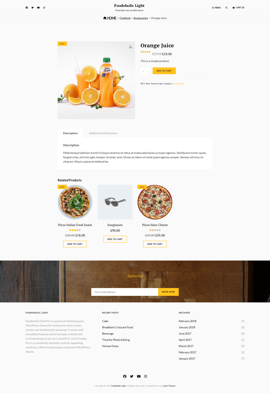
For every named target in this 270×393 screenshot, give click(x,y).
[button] (130, 46)
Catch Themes (168, 386)
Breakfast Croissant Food (117, 327)
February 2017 (187, 352)
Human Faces (110, 346)
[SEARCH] (226, 8)
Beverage (108, 333)
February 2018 (187, 321)
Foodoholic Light (129, 5)
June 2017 (185, 333)
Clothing (125, 18)
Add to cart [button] (75, 244)
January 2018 (187, 327)
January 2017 (187, 358)
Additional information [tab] (103, 133)
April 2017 (185, 339)
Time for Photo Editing (116, 339)
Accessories (140, 18)
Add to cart (164, 71)
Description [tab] (70, 133)
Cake (105, 321)
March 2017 (186, 346)
